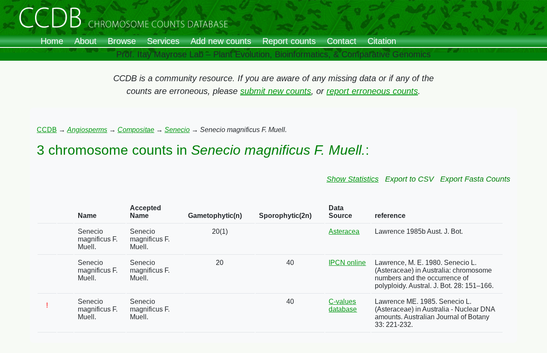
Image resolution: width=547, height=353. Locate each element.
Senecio (177, 129)
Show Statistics (352, 179)
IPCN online (347, 262)
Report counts (289, 41)
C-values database (343, 305)
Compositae (136, 129)
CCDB (47, 129)
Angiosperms (87, 129)
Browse (122, 41)
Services (163, 41)
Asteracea (344, 231)
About (85, 41)
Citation (382, 41)
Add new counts (221, 41)
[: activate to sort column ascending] (47, 212)
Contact (341, 41)
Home (52, 41)
